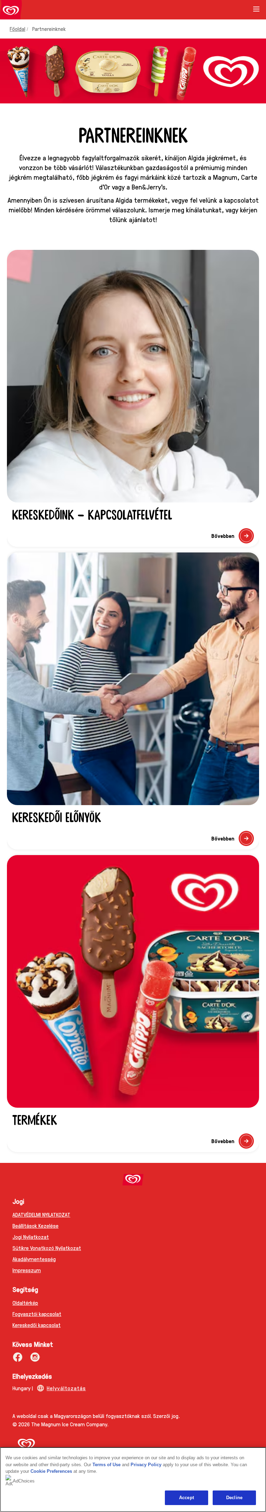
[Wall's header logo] (11, 11)
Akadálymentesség (34, 1258)
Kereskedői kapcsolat (36, 1324)
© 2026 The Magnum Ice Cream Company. (60, 1424)
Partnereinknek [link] (49, 28)
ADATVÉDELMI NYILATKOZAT (41, 1214)
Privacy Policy (146, 1464)
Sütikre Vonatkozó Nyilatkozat (46, 1247)
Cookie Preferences (51, 1471)
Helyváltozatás (66, 1388)
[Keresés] (239, 9)
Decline (234, 1497)
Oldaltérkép (25, 1302)
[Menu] (256, 11)
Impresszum (26, 1270)
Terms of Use (106, 1464)
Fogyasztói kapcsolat (36, 1313)
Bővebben (232, 537)
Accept (186, 1497)
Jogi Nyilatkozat (30, 1236)
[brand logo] (133, 1179)
